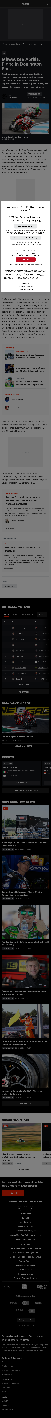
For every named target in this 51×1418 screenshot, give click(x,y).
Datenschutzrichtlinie (25, 286)
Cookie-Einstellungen (25, 289)
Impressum (25, 283)
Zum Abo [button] (26, 260)
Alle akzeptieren (25, 226)
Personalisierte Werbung (25, 238)
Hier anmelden (37, 264)
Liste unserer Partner (11, 278)
